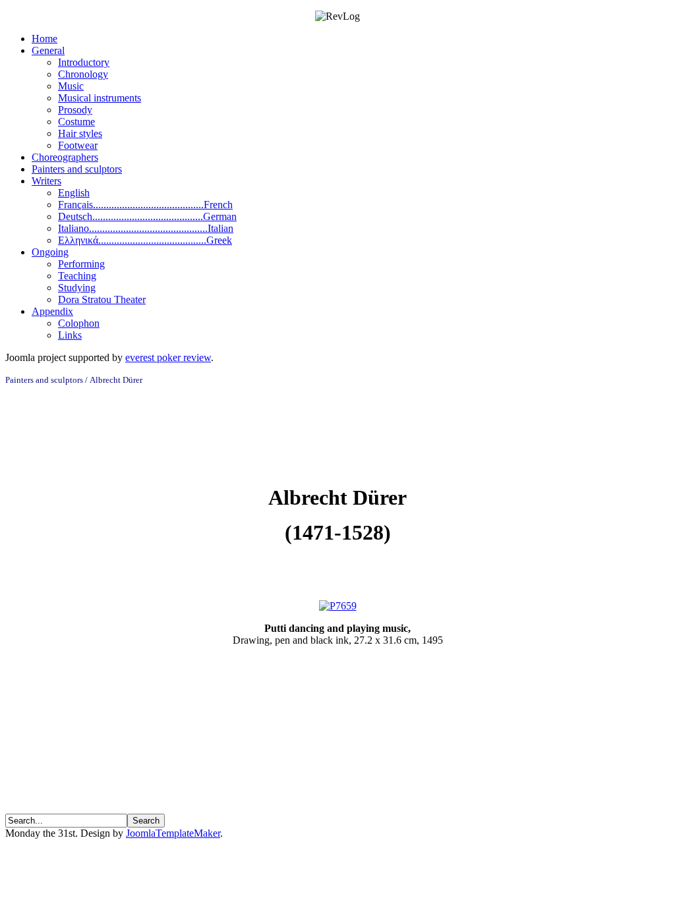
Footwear (78, 145)
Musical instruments (99, 97)
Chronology (83, 74)
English (74, 192)
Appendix (52, 311)
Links (70, 335)
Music (71, 86)
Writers (46, 180)
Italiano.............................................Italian (145, 228)
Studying (77, 287)
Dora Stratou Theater (102, 299)
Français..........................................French (145, 204)
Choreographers (65, 157)
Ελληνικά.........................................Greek (145, 240)
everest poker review (168, 357)
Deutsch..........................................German (147, 216)
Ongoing (50, 252)
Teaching (77, 275)
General (48, 50)
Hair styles (80, 133)
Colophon (79, 323)
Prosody (75, 109)
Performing (81, 263)
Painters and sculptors (77, 169)
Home (44, 38)
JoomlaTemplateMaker (173, 833)
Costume (76, 121)
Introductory (83, 62)
